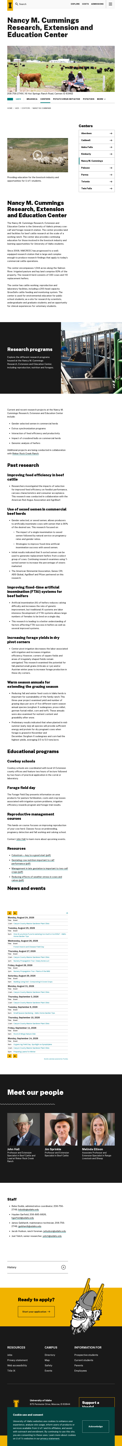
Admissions (97, 4)
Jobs (9, 1355)
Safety (48, 1365)
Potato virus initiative (66, 99)
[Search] (16, 4)
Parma (84, 174)
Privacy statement (17, 1360)
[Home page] (10, 5)
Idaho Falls (87, 147)
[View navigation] (110, 4)
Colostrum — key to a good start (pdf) (31, 855)
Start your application (34, 1311)
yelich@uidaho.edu (52, 1236)
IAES (18, 99)
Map (47, 1360)
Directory (50, 1355)
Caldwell (85, 140)
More (101, 99)
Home (9, 108)
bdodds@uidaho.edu (28, 1209)
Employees (80, 1370)
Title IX (11, 1370)
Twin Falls (86, 188)
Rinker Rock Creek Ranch (25, 453)
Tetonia (85, 181)
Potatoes (88, 99)
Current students (83, 1360)
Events (48, 1370)
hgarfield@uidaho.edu (23, 1218)
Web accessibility (17, 1365)
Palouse (85, 168)
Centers (45, 99)
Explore (75, 4)
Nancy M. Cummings (92, 161)
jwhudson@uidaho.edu (54, 1231)
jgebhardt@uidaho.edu (29, 1226)
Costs (85, 4)
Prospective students (86, 1355)
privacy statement (49, 1438)
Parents (78, 1365)
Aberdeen (86, 133)
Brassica (32, 99)
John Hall (21, 839)
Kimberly (86, 154)
